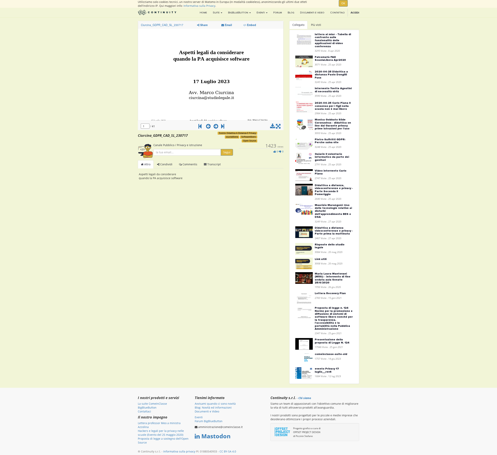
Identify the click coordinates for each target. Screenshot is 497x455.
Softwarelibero (248, 136)
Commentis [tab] (189, 164)
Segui (226, 152)
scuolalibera (232, 136)
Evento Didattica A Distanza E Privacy (237, 133)
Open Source (249, 140)
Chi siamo (304, 398)
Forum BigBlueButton (208, 421)
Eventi (199, 417)
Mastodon (216, 436)
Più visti (316, 25)
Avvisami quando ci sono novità (215, 403)
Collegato (298, 25)
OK (343, 3)
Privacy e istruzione (189, 145)
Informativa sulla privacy (179, 451)
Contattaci (144, 411)
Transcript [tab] (214, 164)
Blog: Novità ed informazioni (213, 407)
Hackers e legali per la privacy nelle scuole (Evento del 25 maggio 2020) (161, 433)
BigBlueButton (147, 407)
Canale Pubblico (163, 145)
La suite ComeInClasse (152, 403)
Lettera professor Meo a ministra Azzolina (159, 425)
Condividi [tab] (165, 164)
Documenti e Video (207, 411)
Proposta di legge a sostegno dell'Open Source (163, 440)
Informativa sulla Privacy (199, 6)
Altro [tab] (146, 164)
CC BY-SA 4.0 (228, 451)
